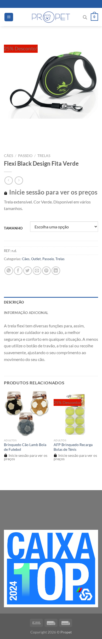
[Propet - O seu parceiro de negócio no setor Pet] (51, 17)
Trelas (43, 156)
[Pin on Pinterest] (46, 270)
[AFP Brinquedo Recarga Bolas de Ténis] (76, 413)
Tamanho (13, 228)
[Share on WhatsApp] (8, 270)
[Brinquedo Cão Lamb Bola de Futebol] (26, 413)
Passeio (25, 156)
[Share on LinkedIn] (56, 270)
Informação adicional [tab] (26, 313)
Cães (8, 156)
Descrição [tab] (14, 302)
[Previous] (9, 136)
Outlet (36, 259)
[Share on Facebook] (18, 270)
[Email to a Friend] (37, 270)
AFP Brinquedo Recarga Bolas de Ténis (73, 447)
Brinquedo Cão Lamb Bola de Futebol (25, 447)
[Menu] (8, 17)
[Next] (23, 136)
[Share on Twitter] (27, 270)
